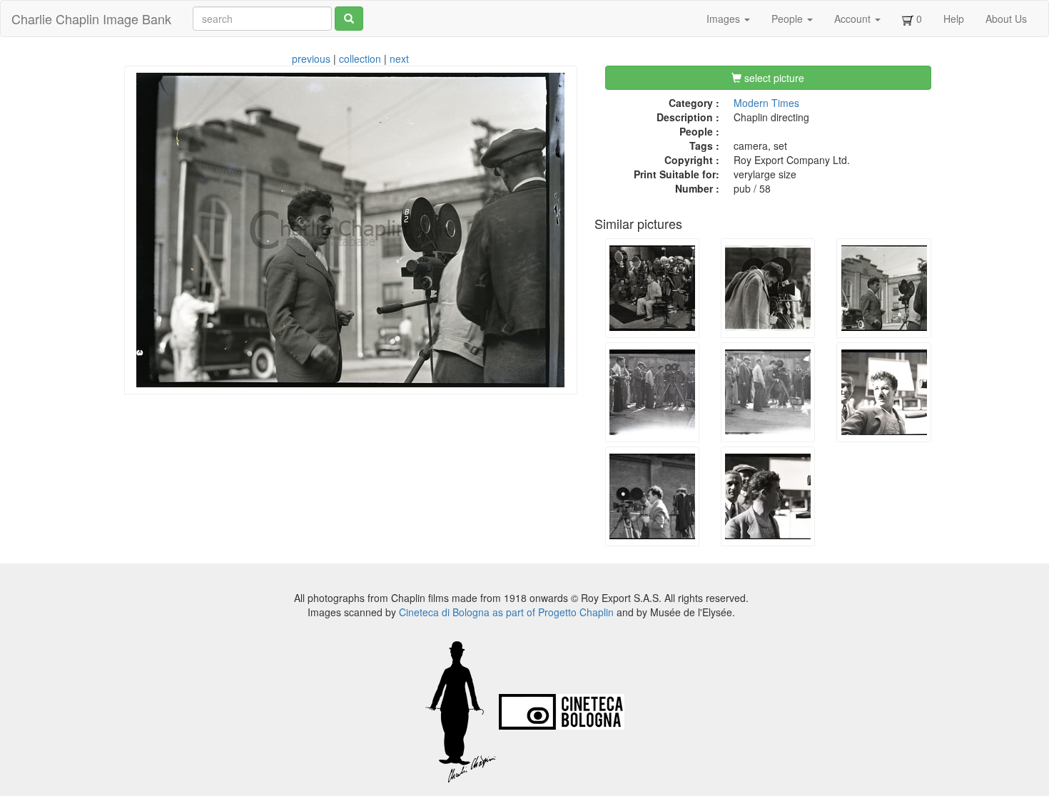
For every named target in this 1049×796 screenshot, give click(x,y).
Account (853, 18)
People (788, 18)
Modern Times (766, 103)
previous (311, 58)
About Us (1006, 18)
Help (953, 18)
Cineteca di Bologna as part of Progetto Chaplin (506, 612)
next (399, 58)
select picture (772, 78)
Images (724, 18)
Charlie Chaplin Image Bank (91, 18)
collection (360, 58)
